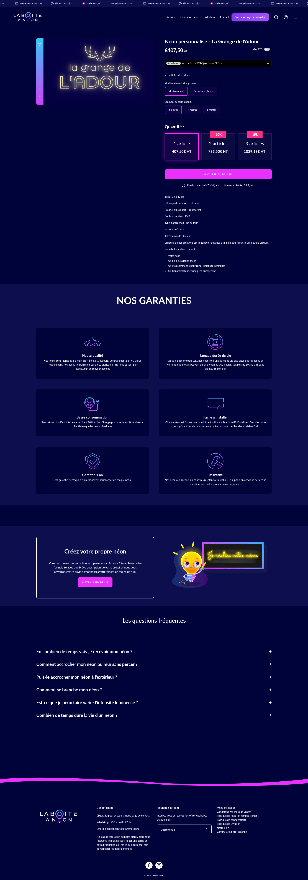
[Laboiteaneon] (28, 17)
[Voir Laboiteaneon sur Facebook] (149, 865)
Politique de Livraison (228, 823)
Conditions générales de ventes (234, 811)
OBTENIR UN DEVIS (95, 582)
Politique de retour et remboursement (237, 815)
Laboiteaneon (157, 875)
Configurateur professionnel (232, 831)
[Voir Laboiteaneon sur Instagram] (159, 865)
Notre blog (223, 827)
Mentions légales (226, 807)
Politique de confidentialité (231, 819)
